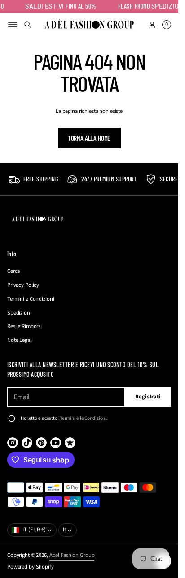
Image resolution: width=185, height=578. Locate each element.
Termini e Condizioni (30, 299)
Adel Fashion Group (72, 555)
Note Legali (20, 340)
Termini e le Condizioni (83, 418)
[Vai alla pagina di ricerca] (27, 24)
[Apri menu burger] (12, 24)
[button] (27, 24)
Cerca (13, 271)
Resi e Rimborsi (24, 326)
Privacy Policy (23, 285)
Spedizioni (19, 313)
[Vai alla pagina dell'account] (152, 24)
